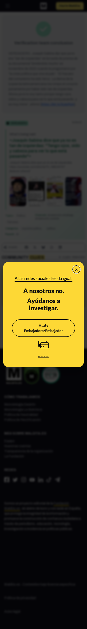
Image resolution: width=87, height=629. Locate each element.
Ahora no (43, 356)
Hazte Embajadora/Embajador (43, 328)
